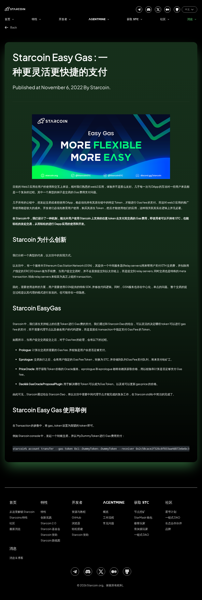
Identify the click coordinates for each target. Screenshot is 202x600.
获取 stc (133, 19)
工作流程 (108, 517)
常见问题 (108, 523)
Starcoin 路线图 (50, 540)
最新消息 (15, 529)
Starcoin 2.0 (48, 523)
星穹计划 (170, 511)
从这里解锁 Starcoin (22, 511)
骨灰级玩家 (141, 529)
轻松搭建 (77, 529)
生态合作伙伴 (173, 523)
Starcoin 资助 (49, 534)
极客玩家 (139, 523)
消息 (190, 19)
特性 (34, 19)
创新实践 (46, 517)
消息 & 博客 (16, 557)
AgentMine (97, 19)
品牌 (168, 529)
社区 (163, 19)
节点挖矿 (139, 511)
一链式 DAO (141, 534)
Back (13, 27)
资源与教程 (79, 511)
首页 (7, 19)
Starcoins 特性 (18, 517)
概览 (105, 511)
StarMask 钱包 (143, 517)
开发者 (63, 19)
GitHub (76, 517)
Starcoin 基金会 (50, 529)
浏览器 (76, 523)
